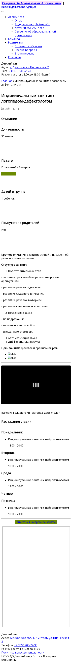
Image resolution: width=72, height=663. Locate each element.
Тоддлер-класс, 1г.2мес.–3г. (32, 24)
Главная (6, 81)
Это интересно (24, 53)
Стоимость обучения (28, 46)
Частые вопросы (26, 50)
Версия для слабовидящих (18, 7)
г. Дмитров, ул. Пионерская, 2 (29, 67)
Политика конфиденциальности (22, 652)
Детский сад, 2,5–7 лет (29, 28)
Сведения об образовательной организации (31, 3)
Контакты (14, 57)
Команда (14, 39)
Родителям (15, 42)
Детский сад (16, 17)
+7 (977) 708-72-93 (19, 71)
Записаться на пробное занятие (36, 522)
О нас (18, 20)
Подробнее (8, 174)
